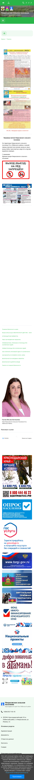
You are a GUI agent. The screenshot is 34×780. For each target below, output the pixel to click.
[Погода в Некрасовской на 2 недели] (27, 438)
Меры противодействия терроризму (11, 339)
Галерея (3, 747)
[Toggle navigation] (3, 20)
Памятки (9, 39)
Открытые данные (7, 739)
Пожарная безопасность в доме (10, 329)
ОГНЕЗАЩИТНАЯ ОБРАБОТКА (10, 336)
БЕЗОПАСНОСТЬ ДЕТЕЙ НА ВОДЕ (11, 362)
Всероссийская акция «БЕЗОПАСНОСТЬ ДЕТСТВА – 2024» (17, 332)
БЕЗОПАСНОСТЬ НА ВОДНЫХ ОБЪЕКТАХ (13, 358)
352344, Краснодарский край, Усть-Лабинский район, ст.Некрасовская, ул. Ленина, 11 (16, 719)
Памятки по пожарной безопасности (11, 365)
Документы (5, 735)
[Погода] (5, 438)
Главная (3, 39)
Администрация (6, 731)
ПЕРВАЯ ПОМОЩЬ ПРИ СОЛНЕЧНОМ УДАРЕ (14, 348)
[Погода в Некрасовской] (17, 436)
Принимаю (17, 776)
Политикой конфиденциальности (17, 772)
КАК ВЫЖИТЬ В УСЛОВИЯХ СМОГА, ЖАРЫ (13, 355)
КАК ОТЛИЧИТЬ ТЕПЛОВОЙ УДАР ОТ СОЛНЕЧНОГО (16, 351)
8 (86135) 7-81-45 (9, 711)
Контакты (4, 743)
